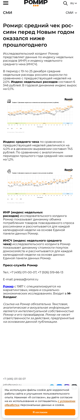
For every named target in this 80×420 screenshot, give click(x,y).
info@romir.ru (12, 385)
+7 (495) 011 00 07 (14, 378)
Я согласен (40, 412)
